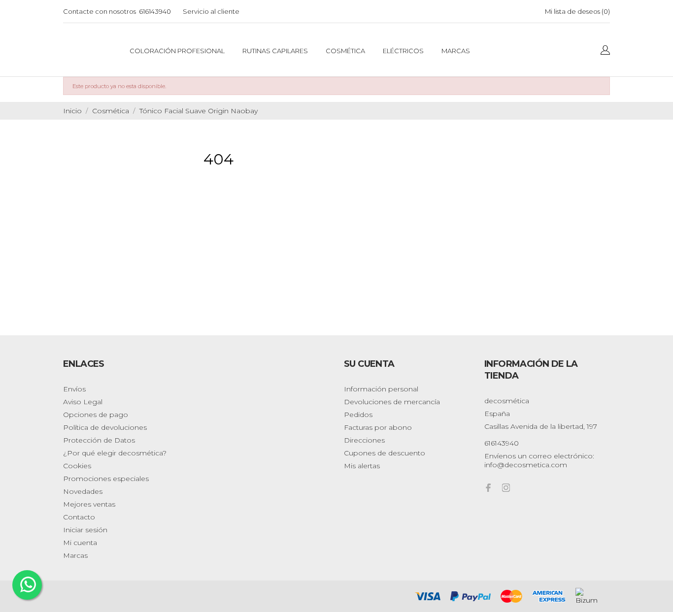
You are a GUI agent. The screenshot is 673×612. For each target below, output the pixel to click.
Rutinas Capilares (275, 51)
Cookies (77, 465)
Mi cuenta (80, 542)
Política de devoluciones (105, 427)
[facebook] (488, 487)
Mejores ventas (89, 504)
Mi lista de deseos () (577, 11)
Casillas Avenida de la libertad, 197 (540, 426)
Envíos (74, 389)
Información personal (381, 389)
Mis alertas (362, 465)
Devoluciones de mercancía (392, 401)
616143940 (155, 11)
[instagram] (506, 487)
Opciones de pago (95, 414)
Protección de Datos (99, 440)
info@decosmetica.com (525, 464)
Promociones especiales (106, 478)
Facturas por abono (378, 427)
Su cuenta (369, 363)
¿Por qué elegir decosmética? (115, 453)
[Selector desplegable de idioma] (605, 51)
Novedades (82, 491)
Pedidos (358, 414)
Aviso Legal (82, 401)
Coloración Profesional (177, 51)
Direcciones (364, 440)
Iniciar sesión (85, 529)
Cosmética (345, 51)
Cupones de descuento (384, 453)
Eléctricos (403, 51)
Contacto (79, 517)
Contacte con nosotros (99, 11)
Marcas (455, 51)
